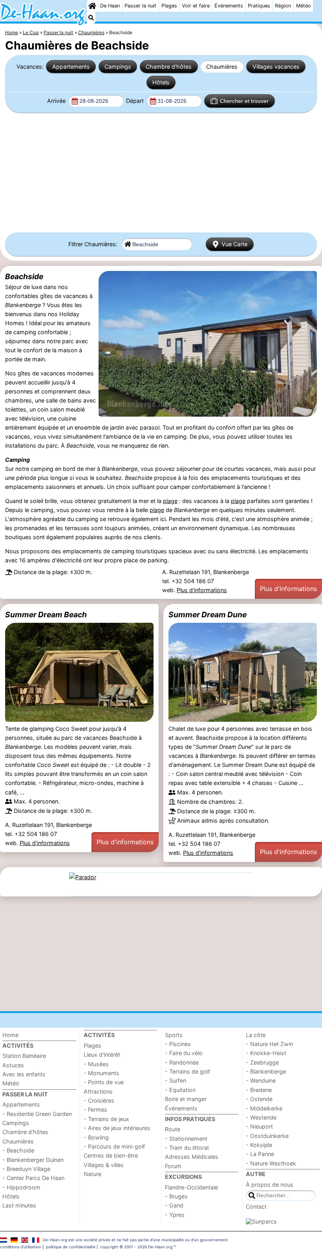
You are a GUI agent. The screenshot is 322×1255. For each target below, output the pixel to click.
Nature (92, 1174)
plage (170, 501)
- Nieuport (259, 1126)
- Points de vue (104, 1082)
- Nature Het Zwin (269, 1044)
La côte (255, 1035)
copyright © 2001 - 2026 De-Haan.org (136, 1246)
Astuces (13, 1065)
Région (283, 6)
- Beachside (18, 1150)
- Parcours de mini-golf (114, 1146)
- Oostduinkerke (267, 1135)
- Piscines (178, 1044)
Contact (256, 1206)
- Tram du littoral (187, 1147)
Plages (169, 6)
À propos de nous (269, 1184)
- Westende (261, 1117)
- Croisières (99, 1100)
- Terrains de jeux (106, 1119)
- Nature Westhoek (271, 1163)
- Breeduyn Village (26, 1168)
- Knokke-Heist (266, 1053)
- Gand (174, 1205)
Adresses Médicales (191, 1156)
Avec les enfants (24, 1074)
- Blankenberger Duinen (33, 1159)
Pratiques (259, 6)
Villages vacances (276, 66)
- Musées (96, 1064)
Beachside (24, 276)
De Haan (110, 6)
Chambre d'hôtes (169, 66)
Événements (228, 6)
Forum (173, 1166)
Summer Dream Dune (207, 614)
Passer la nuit (140, 6)
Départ (135, 100)
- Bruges (176, 1196)
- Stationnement (186, 1138)
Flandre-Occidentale (191, 1187)
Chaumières (222, 66)
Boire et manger (186, 1099)
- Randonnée (182, 1062)
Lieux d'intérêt (102, 1054)
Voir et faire (196, 6)
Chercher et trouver (244, 101)
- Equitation (180, 1090)
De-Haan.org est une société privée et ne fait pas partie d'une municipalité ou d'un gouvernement (135, 1239)
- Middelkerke (264, 1108)
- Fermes (95, 1109)
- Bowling (96, 1137)
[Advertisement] (161, 173)
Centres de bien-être (111, 1155)
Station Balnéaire (24, 1055)
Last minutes (19, 1205)
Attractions (98, 1091)
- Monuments (101, 1073)
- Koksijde (259, 1145)
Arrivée (57, 100)
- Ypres (175, 1214)
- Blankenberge (266, 1071)
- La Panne (260, 1154)
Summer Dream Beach (46, 614)
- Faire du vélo (184, 1053)
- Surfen (175, 1080)
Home (10, 1035)
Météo (303, 6)
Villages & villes (104, 1165)
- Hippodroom (21, 1187)
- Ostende (259, 1099)
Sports (174, 1035)
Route (172, 1129)
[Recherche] (91, 18)
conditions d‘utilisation (20, 1246)
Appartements (71, 66)
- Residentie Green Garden (37, 1113)
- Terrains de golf (187, 1071)
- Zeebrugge (262, 1062)
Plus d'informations (202, 590)
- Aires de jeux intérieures (117, 1128)
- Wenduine (261, 1080)
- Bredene (259, 1090)
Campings (117, 66)
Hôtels (161, 82)
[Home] (92, 6)
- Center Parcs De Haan (33, 1178)
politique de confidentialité (70, 1246)
